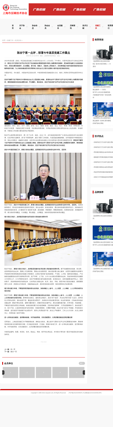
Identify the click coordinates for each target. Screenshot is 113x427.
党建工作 (10, 40)
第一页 (13, 349)
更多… (82, 363)
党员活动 (18, 40)
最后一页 (14, 351)
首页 (3, 40)
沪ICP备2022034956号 (75, 393)
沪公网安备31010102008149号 (92, 393)
